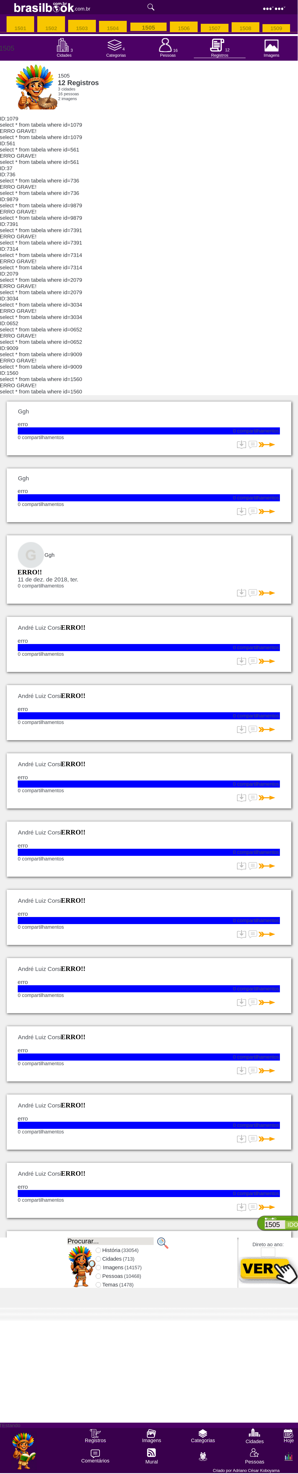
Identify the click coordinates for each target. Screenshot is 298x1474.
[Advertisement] (148, 1398)
